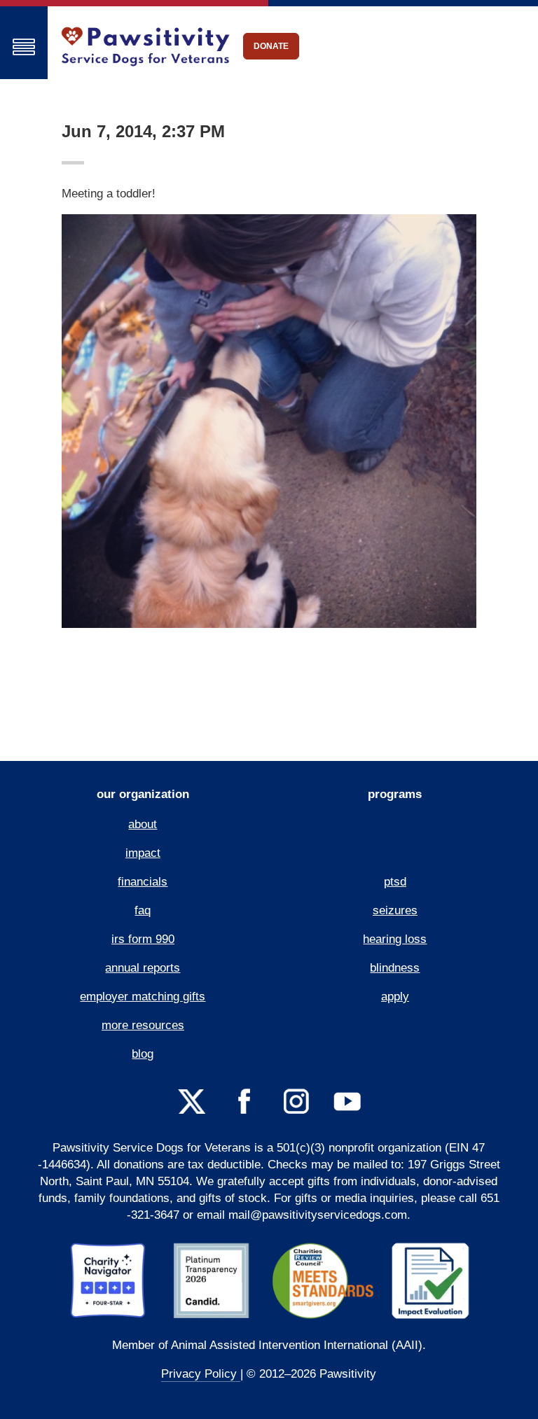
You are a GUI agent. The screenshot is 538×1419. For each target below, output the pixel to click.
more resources (143, 1025)
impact (142, 853)
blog (142, 1054)
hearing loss (395, 939)
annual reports (142, 967)
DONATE (271, 46)
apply (395, 996)
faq (142, 910)
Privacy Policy (200, 1373)
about (142, 824)
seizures (395, 910)
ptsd (395, 881)
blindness (395, 967)
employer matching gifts (142, 996)
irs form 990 (142, 939)
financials (142, 881)
